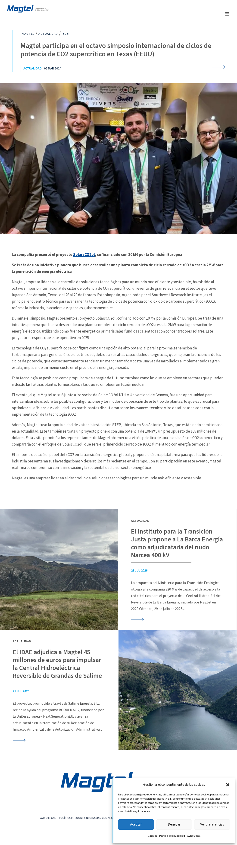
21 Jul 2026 (21, 691)
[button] (227, 784)
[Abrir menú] (227, 13)
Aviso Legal (193, 836)
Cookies (152, 836)
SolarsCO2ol (84, 254)
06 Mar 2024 (52, 68)
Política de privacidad (172, 836)
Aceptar (136, 824)
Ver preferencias (212, 824)
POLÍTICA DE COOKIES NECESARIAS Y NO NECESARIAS (91, 818)
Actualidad (32, 68)
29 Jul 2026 (139, 570)
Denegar (174, 824)
